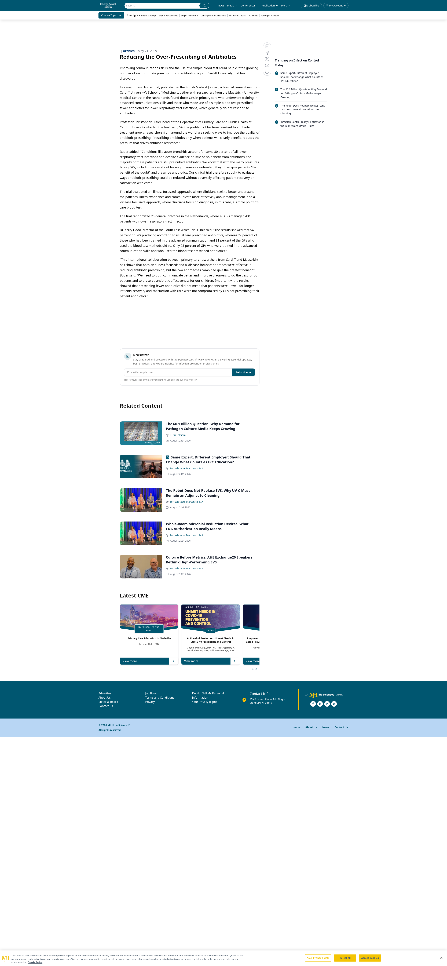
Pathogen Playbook (270, 15)
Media (231, 5)
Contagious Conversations (213, 15)
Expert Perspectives (168, 15)
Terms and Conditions (159, 697)
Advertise (104, 693)
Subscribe (242, 372)
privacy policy (190, 379)
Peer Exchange (148, 15)
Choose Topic (109, 15)
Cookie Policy (35, 962)
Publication (268, 5)
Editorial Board (108, 702)
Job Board (151, 693)
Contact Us (105, 706)
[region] (223, 958)
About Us (104, 697)
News (221, 5)
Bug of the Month (189, 15)
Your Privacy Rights (204, 702)
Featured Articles (237, 15)
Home (296, 727)
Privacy (150, 702)
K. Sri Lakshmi (178, 435)
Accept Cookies (370, 957)
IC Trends (253, 15)
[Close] (441, 958)
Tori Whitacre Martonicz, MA (186, 468)
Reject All (345, 957)
